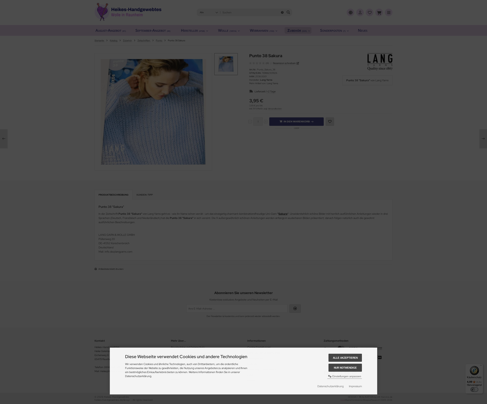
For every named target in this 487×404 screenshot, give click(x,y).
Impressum (355, 386)
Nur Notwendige (345, 367)
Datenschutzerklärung (330, 386)
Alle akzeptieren (345, 357)
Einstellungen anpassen (346, 376)
